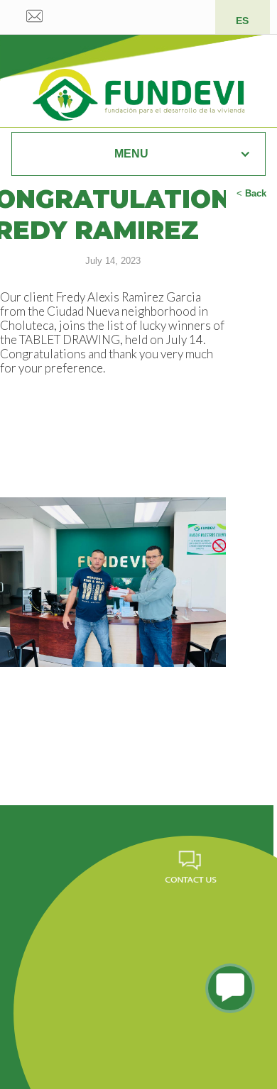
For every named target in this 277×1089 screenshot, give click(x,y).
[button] (138, 154)
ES (242, 20)
